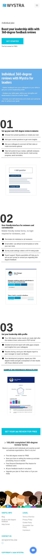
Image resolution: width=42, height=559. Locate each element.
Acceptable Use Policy (28, 526)
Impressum (26, 530)
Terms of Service (28, 516)
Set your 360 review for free (21, 431)
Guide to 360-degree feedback (9, 520)
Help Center (6, 524)
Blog (3, 516)
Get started (12, 41)
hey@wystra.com (9, 540)
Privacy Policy (27, 519)
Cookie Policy (27, 522)
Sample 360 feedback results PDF (21, 369)
